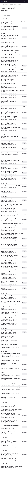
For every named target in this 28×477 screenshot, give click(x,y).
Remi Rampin (4, 324)
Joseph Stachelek (5, 154)
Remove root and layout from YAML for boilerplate (12, 90)
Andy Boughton (4, 215)
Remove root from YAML (6, 95)
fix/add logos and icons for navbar (9, 372)
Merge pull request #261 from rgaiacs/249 (10, 218)
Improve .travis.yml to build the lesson (9, 69)
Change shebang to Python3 (7, 50)
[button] (24, 28)
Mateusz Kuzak (4, 398)
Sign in (25, 1)
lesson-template (4, 10)
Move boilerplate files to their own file (9, 233)
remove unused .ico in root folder (8, 359)
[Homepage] (2, 2)
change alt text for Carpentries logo (9, 344)
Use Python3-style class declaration (9, 136)
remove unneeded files (6, 340)
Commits (19, 4)
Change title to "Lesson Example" (8, 405)
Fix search (3, 445)
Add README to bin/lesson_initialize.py (10, 214)
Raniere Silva (4, 23)
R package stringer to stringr (7, 152)
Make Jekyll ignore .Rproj (7, 60)
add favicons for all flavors (7, 392)
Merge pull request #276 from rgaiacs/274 (10, 54)
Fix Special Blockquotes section (8, 409)
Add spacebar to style (6, 458)
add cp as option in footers (7, 368)
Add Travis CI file (5, 79)
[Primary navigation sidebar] (2, 5)
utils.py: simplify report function (8, 185)
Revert (2, 336)
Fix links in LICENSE (5, 323)
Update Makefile (5, 41)
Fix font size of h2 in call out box (8, 204)
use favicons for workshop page (8, 363)
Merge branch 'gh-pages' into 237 (9, 431)
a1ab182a (6, 336)
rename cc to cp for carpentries (8, 387)
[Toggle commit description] (13, 28)
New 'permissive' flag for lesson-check (10, 306)
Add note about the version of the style (10, 466)
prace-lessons (6, 4)
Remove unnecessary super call (8, 147)
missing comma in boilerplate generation (10, 165)
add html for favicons (6, 383)
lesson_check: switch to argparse (8, 286)
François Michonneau (5, 341)
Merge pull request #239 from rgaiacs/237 (10, 425)
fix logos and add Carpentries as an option (10, 378)
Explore (5, 1)
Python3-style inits (5, 277)
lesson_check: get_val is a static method (10, 281)
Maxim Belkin (4, 38)
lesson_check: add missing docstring (9, 271)
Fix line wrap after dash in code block (9, 223)
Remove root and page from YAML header (10, 106)
